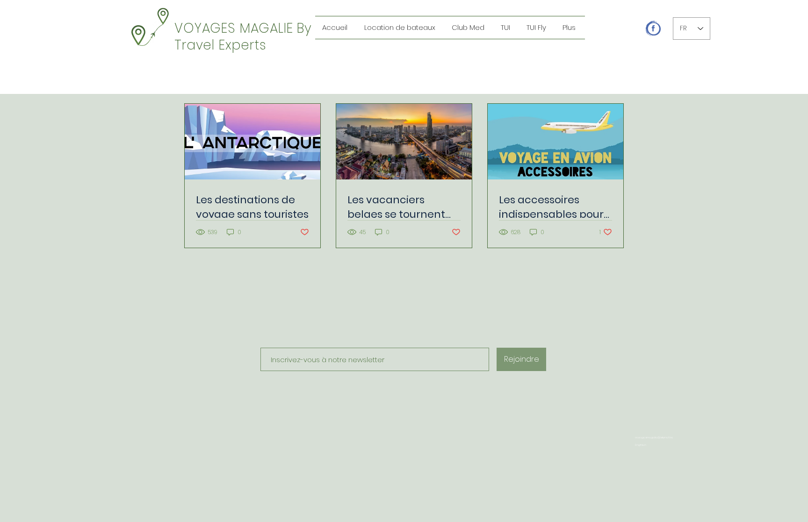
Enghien (640, 445)
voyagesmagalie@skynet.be (654, 437)
